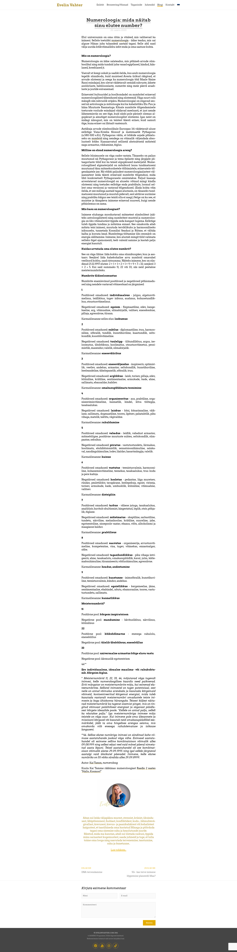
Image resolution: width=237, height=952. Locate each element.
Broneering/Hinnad (117, 4)
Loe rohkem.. (118, 849)
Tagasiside (136, 4)
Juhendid (150, 4)
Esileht (100, 4)
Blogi (160, 4)
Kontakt (170, 4)
